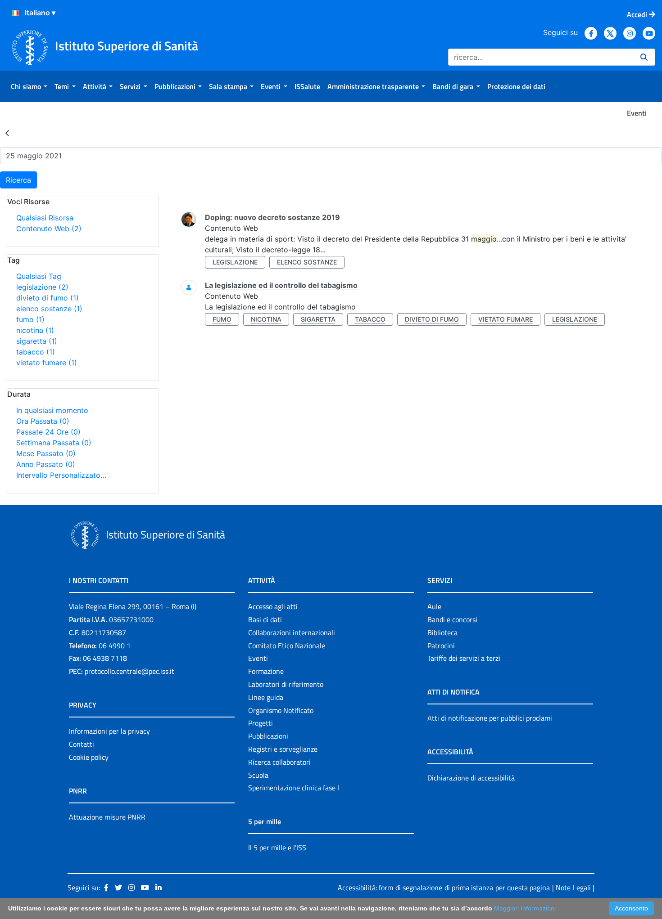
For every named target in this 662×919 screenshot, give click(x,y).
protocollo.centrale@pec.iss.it (129, 671)
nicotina (35, 330)
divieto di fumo (47, 297)
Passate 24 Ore (48, 431)
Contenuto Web (49, 228)
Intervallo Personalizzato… (61, 475)
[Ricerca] (644, 57)
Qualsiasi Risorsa (44, 217)
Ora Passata (42, 421)
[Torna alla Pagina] (7, 133)
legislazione (42, 286)
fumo (30, 319)
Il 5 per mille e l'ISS (277, 847)
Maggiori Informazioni (525, 908)
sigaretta (36, 340)
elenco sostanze (49, 308)
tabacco (35, 351)
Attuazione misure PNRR (107, 816)
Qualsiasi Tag (38, 276)
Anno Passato (45, 464)
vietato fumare (46, 362)
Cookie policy (89, 757)
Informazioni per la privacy (109, 731)
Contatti (81, 744)
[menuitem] (29, 86)
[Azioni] (15, 13)
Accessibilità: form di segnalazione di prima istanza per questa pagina (444, 887)
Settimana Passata (53, 442)
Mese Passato (46, 453)
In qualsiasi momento (52, 410)
